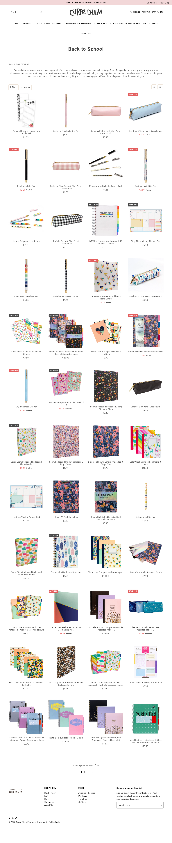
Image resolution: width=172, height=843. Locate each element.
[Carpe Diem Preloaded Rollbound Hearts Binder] (106, 276)
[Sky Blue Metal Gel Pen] (26, 386)
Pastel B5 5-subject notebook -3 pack (66, 737)
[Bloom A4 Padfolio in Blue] (66, 496)
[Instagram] (16, 819)
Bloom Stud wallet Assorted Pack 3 (146, 572)
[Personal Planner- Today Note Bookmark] (26, 110)
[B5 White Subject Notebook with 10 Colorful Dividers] (106, 221)
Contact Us (49, 802)
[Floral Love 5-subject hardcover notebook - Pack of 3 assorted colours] (26, 607)
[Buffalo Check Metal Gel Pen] (66, 276)
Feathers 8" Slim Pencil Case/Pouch (145, 296)
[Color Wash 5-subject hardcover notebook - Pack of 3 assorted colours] (106, 662)
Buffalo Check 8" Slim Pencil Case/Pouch (66, 242)
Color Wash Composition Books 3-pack (146, 463)
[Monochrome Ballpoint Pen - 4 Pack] (106, 165)
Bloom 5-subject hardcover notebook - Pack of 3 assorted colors (66, 352)
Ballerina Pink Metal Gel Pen (66, 131)
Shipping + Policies (86, 792)
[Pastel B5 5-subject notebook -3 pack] (66, 717)
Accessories (99, 23)
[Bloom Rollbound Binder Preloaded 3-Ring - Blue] (106, 441)
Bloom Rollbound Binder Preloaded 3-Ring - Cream (66, 463)
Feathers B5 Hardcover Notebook (66, 572)
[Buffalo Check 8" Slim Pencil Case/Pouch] (66, 221)
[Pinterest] (13, 819)
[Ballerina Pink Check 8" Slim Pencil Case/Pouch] (66, 165)
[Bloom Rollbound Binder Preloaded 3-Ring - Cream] (66, 441)
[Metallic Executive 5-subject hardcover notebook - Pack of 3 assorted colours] (26, 717)
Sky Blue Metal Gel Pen (26, 406)
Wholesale (135, 12)
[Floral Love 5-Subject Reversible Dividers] (106, 331)
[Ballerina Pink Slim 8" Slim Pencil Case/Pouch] (106, 110)
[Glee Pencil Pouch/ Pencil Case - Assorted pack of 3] (146, 607)
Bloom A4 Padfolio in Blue (66, 517)
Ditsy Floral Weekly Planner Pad (145, 241)
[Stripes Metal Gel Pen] (146, 496)
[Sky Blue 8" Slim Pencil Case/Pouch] (146, 110)
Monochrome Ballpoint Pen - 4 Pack (105, 186)
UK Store (82, 802)
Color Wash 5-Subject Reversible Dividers (26, 352)
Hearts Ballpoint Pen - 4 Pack (26, 241)
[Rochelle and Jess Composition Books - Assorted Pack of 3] (106, 607)
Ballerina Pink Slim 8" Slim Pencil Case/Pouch (106, 132)
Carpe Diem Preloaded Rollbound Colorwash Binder (26, 573)
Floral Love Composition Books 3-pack (106, 572)
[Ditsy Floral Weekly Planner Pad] (146, 221)
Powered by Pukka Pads (48, 822)
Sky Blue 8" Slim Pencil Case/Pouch (145, 131)
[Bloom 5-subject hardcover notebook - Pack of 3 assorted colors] (66, 331)
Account (146, 12)
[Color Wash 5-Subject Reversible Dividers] (26, 331)
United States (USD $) (158, 2)
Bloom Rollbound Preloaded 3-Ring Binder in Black (105, 407)
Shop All (27, 23)
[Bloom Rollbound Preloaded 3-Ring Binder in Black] (106, 386)
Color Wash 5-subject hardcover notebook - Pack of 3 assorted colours (105, 683)
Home (10, 64)
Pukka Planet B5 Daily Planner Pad (146, 682)
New (17, 23)
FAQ (46, 796)
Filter (14, 87)
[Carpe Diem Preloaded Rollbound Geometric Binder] (66, 607)
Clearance (86, 34)
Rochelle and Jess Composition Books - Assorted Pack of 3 (106, 628)
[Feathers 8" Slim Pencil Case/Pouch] (146, 276)
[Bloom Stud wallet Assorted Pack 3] (146, 552)
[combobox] (26, 12)
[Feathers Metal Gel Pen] (146, 165)
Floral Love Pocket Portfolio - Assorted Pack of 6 (26, 683)
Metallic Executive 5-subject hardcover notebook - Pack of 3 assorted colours (26, 738)
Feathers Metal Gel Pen (145, 186)
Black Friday (50, 792)
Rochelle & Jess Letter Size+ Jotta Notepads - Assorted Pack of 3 (106, 738)
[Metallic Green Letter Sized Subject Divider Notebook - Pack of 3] (146, 718)
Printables (82, 799)
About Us (48, 805)
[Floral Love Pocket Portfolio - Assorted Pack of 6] (26, 662)
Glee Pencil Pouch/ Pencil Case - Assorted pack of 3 (145, 628)
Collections (42, 23)
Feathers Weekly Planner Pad (26, 517)
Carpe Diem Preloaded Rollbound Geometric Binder (66, 628)
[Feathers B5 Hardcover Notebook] (66, 552)
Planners (56, 23)
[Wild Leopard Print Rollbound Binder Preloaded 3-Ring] (66, 662)
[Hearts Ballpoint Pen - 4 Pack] (26, 221)
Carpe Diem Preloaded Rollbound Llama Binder (26, 463)
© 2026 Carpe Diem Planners (21, 822)
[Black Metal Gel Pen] (26, 165)
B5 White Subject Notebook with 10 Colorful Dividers (105, 242)
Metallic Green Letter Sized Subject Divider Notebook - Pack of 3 (146, 741)
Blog (46, 799)
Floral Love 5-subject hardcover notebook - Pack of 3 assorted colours (26, 628)
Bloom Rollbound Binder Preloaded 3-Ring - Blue (105, 463)
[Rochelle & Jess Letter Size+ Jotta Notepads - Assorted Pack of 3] (106, 717)
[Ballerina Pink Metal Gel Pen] (66, 110)
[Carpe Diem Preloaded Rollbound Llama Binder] (26, 441)
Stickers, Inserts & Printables (124, 23)
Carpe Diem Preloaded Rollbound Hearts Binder (105, 297)
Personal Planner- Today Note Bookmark (26, 132)
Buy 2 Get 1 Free (150, 23)
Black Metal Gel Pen (26, 186)
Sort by (26, 87)
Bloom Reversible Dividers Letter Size (145, 351)
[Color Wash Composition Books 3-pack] (146, 441)
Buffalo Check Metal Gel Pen (66, 296)
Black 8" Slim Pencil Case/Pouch (145, 406)
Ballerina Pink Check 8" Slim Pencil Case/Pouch (66, 187)
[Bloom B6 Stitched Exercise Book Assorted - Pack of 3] (106, 496)
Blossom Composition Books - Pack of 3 (66, 403)
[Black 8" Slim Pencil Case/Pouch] (146, 386)
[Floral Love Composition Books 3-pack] (106, 552)
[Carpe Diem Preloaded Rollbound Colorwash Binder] (26, 552)
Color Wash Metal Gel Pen (26, 296)
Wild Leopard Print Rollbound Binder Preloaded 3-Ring (66, 683)
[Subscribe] (160, 805)
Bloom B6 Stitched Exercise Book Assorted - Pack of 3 (106, 518)
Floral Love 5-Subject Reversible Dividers (106, 352)
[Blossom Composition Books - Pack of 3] (66, 384)
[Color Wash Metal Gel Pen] (26, 276)
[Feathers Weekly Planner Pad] (26, 496)
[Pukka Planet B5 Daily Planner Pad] (146, 662)
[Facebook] (9, 819)
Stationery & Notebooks (77, 23)
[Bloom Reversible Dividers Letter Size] (146, 331)
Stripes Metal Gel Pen (145, 517)
